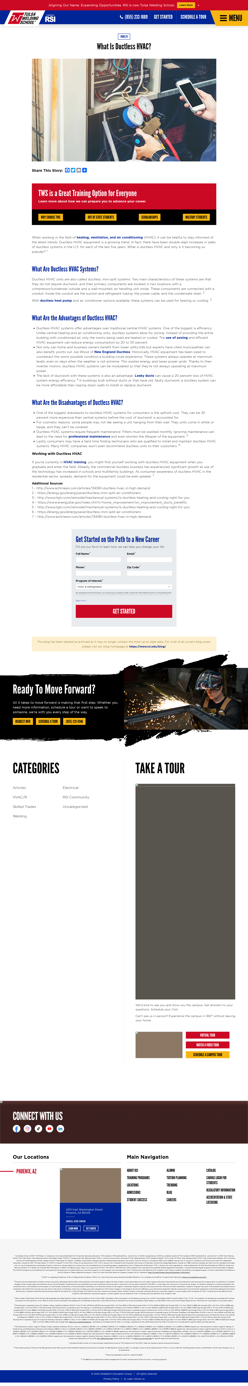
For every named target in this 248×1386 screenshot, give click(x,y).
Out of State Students (101, 217)
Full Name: (83, 554)
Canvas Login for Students (216, 1180)
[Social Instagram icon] (27, 1129)
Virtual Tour (207, 1035)
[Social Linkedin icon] (60, 1129)
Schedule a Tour (193, 17)
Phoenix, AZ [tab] (26, 1171)
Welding (20, 816)
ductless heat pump (56, 300)
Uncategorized (75, 806)
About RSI (132, 1170)
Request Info (22, 721)
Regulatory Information (220, 1190)
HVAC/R (124, 37)
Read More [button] (80, 601)
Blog (169, 1192)
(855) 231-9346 (74, 721)
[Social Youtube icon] (49, 1129)
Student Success (137, 1199)
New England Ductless (112, 352)
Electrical (71, 787)
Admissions (134, 1192)
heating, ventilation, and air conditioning (110, 237)
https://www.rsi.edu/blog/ (147, 646)
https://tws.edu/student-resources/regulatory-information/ (169, 1272)
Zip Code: (133, 567)
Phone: (81, 567)
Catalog (211, 1170)
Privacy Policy (111, 1378)
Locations (133, 1185)
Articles (19, 787)
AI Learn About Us (134, 1378)
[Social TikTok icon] (38, 1129)
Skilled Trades (24, 806)
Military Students (196, 217)
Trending (172, 1185)
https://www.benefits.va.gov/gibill (194, 1277)
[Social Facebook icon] (16, 1129)
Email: (131, 554)
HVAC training (75, 462)
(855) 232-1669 (76, 1221)
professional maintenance (89, 436)
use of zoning (177, 338)
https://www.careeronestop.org (80, 1322)
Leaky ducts (144, 376)
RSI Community (76, 797)
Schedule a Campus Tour (207, 1054)
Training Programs (138, 1177)
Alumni (171, 1170)
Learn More (186, 5)
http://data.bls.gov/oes (105, 1338)
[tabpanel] (90, 1203)
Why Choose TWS (50, 217)
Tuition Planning (177, 1177)
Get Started (163, 17)
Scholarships (149, 217)
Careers (171, 1199)
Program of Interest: (89, 581)
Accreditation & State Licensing (219, 1200)
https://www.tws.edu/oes (143, 1338)
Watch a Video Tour (207, 1045)
